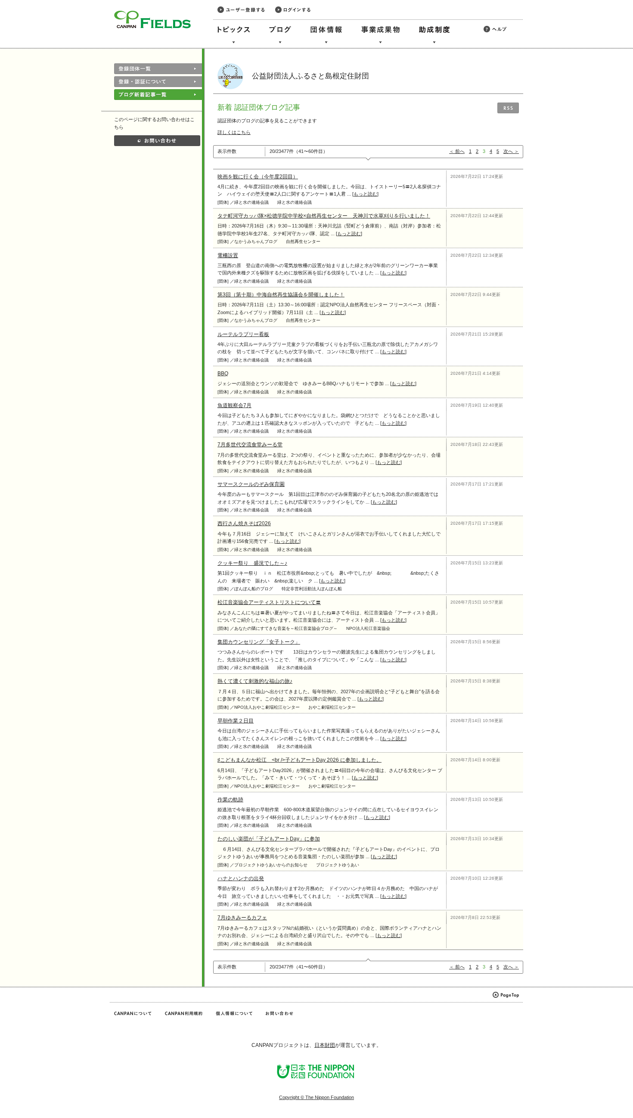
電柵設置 (227, 255)
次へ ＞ (511, 151)
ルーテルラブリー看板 (243, 334)
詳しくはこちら (234, 132)
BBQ (222, 374)
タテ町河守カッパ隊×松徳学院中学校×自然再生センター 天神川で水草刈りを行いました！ (323, 216)
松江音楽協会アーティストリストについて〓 (269, 602)
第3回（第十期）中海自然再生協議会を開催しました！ (280, 295)
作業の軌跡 (230, 800)
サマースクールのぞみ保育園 (251, 484)
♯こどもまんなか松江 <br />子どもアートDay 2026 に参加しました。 (299, 760)
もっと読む (365, 193)
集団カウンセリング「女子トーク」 (258, 642)
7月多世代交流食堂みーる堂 (249, 445)
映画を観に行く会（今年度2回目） (257, 177)
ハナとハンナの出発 (240, 878)
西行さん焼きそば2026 (244, 523)
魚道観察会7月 (234, 405)
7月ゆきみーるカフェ (242, 918)
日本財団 (324, 1045)
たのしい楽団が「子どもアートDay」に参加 (268, 839)
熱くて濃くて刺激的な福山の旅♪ (254, 681)
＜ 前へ (457, 151)
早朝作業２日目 (235, 721)
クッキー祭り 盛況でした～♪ (252, 563)
